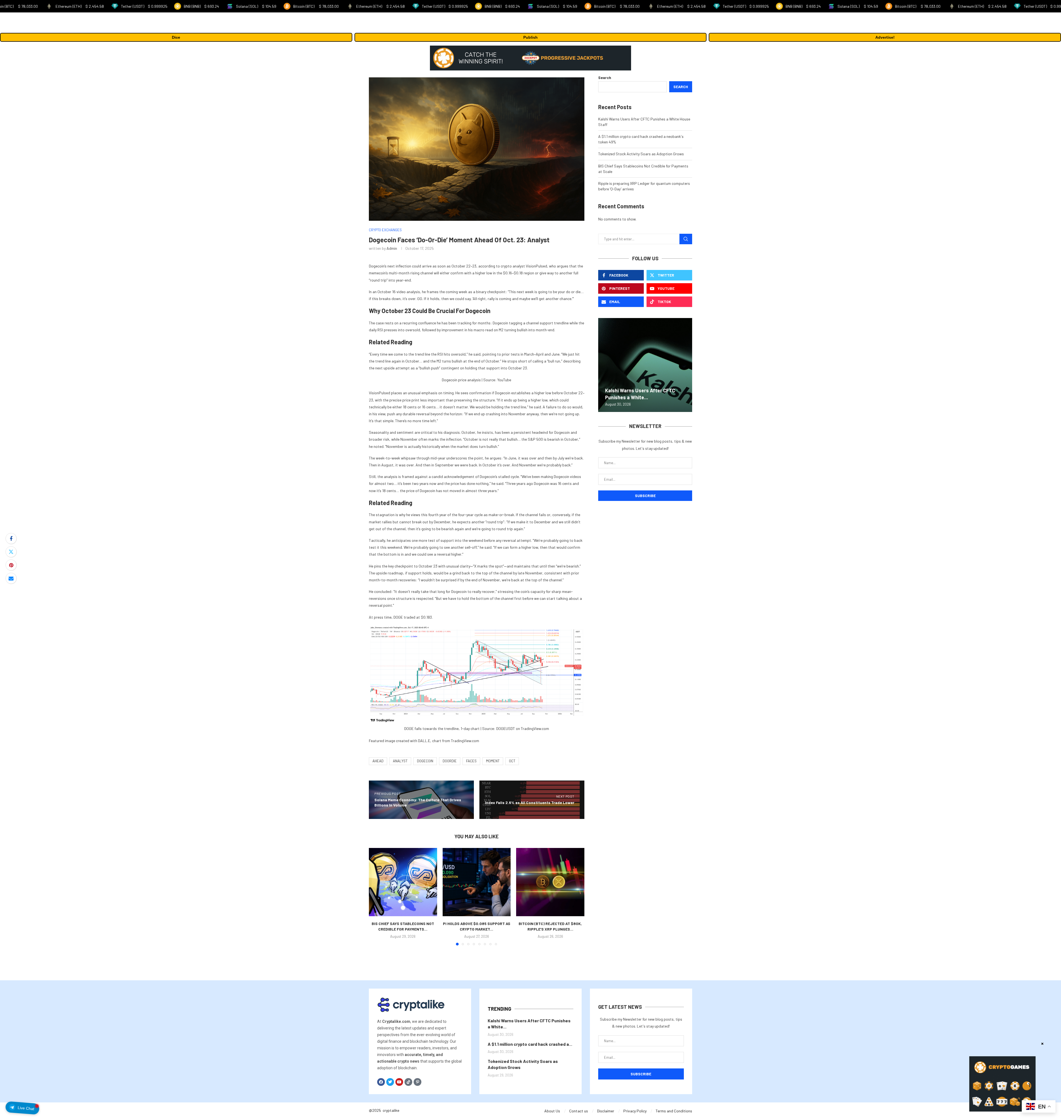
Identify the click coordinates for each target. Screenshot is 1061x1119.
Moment (493, 761)
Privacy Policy (635, 1111)
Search (604, 77)
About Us (552, 1111)
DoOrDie (450, 761)
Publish (530, 37)
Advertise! (885, 37)
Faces (471, 761)
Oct (512, 761)
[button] (376, 896)
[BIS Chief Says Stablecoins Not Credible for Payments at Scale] (403, 882)
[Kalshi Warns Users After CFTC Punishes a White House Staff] (645, 365)
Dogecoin (425, 761)
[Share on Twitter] (11, 551)
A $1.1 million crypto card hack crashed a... (530, 1044)
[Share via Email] (11, 578)
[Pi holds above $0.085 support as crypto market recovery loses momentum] (477, 882)
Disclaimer (605, 1111)
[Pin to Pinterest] (11, 565)
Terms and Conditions (674, 1111)
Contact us (578, 1111)
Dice (176, 37)
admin (392, 248)
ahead (378, 761)
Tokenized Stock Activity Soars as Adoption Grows (641, 153)
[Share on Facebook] (11, 538)
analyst (400, 761)
